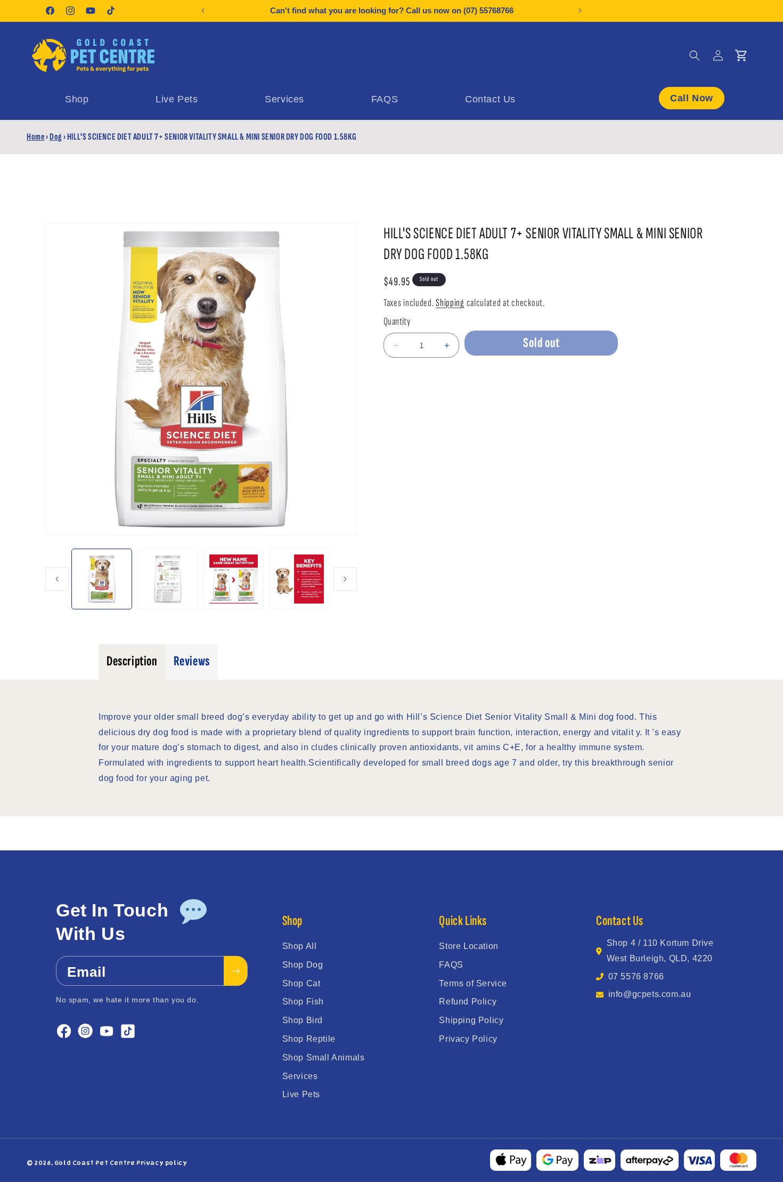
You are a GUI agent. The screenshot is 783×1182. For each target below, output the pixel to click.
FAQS (451, 964)
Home (35, 136)
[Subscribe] (235, 971)
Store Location (468, 946)
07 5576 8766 (636, 976)
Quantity (397, 321)
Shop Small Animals (323, 1057)
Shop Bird (302, 1020)
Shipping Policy (471, 1020)
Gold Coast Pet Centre (94, 1163)
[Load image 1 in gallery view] (101, 579)
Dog (56, 136)
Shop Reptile (309, 1038)
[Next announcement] (580, 11)
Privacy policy (161, 1163)
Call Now (691, 97)
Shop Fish (303, 1001)
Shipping (450, 302)
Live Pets (301, 1094)
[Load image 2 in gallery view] (167, 579)
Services (300, 1076)
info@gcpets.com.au (649, 994)
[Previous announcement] (203, 11)
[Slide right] (345, 579)
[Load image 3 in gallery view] (233, 579)
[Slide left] (57, 579)
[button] (694, 55)
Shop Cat (301, 983)
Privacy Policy (468, 1038)
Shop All (299, 946)
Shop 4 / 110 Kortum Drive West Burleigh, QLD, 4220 (660, 950)
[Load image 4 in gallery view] (299, 579)
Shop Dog (302, 964)
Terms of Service (473, 983)
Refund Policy (467, 1001)
